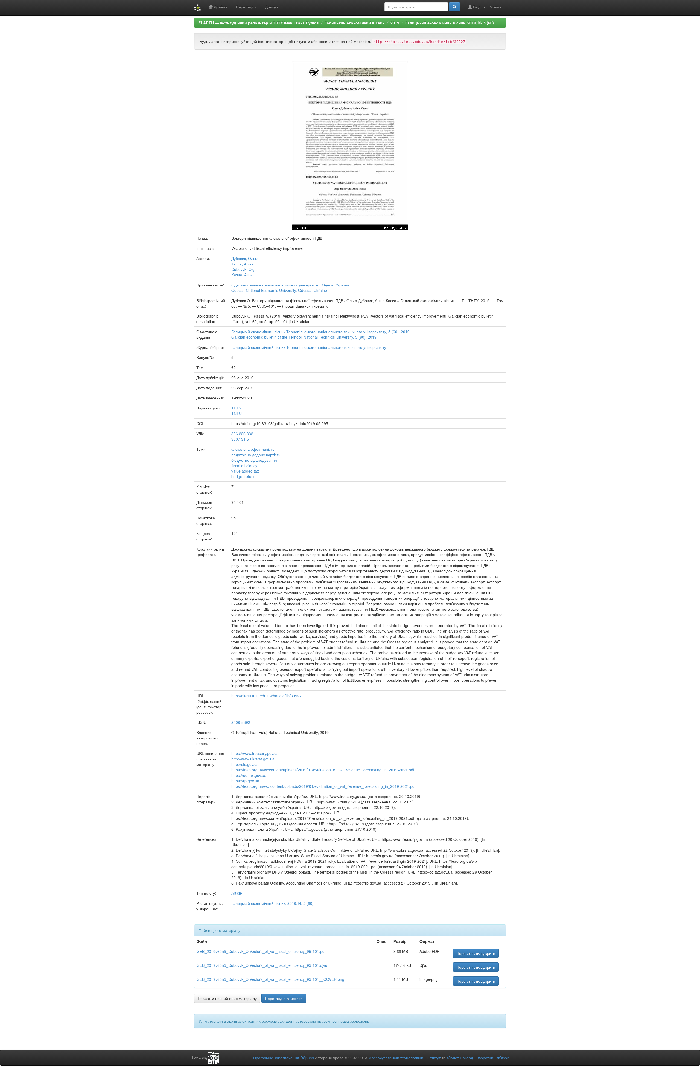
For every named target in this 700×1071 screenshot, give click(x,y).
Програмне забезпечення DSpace (283, 1057)
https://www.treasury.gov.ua (255, 753)
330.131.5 (240, 439)
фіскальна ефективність (252, 449)
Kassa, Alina (242, 274)
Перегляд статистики (283, 998)
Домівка (220, 7)
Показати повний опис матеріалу (227, 998)
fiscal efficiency (244, 465)
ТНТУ (236, 408)
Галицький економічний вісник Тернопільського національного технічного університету (308, 347)
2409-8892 (240, 722)
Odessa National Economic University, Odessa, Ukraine (279, 290)
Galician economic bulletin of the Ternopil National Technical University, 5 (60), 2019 (304, 337)
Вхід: (477, 7)
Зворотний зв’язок (493, 1057)
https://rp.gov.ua (245, 780)
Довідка (272, 7)
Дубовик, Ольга (245, 258)
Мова (494, 7)
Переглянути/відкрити (475, 953)
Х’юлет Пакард (460, 1057)
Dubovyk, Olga (244, 269)
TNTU (236, 413)
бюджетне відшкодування (254, 460)
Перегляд (245, 7)
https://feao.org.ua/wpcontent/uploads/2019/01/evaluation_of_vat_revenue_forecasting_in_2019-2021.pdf (322, 769)
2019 (394, 22)
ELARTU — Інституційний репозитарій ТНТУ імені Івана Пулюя (258, 22)
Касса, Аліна (242, 264)
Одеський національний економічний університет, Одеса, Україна (290, 285)
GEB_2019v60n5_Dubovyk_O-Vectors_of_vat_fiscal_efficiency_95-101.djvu (262, 965)
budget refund (243, 476)
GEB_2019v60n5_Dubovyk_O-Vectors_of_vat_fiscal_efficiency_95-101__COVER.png (270, 979)
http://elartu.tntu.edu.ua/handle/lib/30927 (266, 695)
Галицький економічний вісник (354, 22)
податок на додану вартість (255, 454)
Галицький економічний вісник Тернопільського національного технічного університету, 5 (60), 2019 (320, 331)
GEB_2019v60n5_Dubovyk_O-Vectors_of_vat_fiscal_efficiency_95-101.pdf (261, 951)
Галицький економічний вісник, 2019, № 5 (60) (449, 22)
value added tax (245, 471)
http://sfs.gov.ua (245, 764)
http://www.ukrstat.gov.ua (253, 759)
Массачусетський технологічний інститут (404, 1057)
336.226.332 (242, 433)
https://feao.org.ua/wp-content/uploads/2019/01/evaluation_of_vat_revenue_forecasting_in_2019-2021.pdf (323, 786)
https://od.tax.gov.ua (248, 775)
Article (236, 893)
